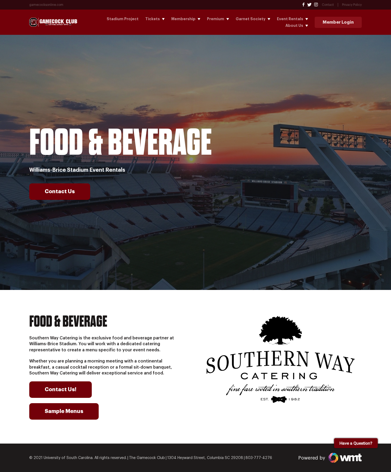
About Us (294, 25)
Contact (328, 4)
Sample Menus (64, 411)
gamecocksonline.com (46, 4)
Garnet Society (250, 19)
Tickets (152, 19)
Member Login (338, 22)
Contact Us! (60, 389)
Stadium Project (123, 19)
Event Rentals (290, 19)
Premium (215, 19)
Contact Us (60, 191)
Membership (183, 19)
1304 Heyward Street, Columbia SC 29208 (205, 458)
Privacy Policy (352, 4)
